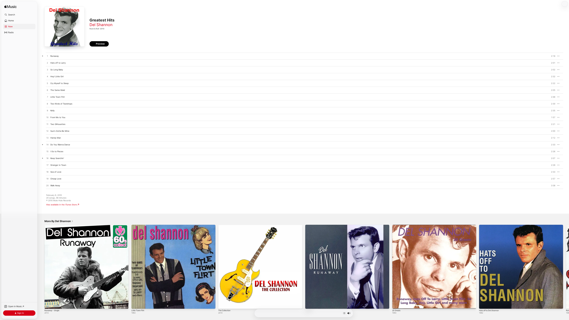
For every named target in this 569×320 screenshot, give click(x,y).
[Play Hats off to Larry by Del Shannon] (47, 63)
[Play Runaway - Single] (48, 305)
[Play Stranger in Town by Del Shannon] (47, 165)
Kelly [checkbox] (52, 110)
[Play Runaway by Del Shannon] (47, 56)
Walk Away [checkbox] (55, 185)
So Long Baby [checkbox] (56, 69)
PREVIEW (552, 56)
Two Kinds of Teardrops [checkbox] (61, 104)
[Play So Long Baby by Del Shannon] (47, 69)
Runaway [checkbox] (54, 56)
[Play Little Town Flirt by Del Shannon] (47, 97)
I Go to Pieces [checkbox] (56, 151)
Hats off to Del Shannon (490, 226)
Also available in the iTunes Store (61, 204)
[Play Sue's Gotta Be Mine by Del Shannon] (47, 131)
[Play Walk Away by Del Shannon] (47, 185)
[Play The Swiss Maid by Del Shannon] (47, 90)
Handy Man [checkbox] (55, 138)
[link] (58, 221)
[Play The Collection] (222, 305)
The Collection (225, 226)
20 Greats (396, 226)
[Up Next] (344, 313)
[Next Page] (566, 267)
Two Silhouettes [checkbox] (57, 124)
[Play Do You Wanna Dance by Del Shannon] (47, 144)
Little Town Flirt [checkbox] (57, 97)
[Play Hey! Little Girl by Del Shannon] (47, 76)
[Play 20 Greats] (396, 305)
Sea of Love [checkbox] (55, 172)
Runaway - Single (52, 226)
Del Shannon (100, 24)
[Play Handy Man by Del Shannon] (47, 138)
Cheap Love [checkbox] (55, 178)
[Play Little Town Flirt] (135, 305)
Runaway (309, 226)
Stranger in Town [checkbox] (58, 165)
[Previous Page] (41, 267)
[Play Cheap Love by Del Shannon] (47, 178)
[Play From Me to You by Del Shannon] (47, 117)
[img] (10, 6)
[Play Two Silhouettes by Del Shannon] (47, 124)
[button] (19, 14)
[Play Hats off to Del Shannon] (483, 305)
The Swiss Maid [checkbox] (57, 90)
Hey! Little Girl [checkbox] (57, 76)
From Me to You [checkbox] (57, 117)
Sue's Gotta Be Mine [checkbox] (59, 131)
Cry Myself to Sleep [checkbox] (59, 83)
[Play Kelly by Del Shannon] (47, 110)
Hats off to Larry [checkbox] (58, 63)
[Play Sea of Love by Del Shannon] (47, 172)
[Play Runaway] (309, 305)
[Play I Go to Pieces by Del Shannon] (47, 151)
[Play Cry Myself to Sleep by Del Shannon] (47, 83)
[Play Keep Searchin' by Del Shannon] (47, 158)
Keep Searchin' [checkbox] (57, 158)
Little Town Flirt (138, 226)
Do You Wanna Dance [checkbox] (60, 144)
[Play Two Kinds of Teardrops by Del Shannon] (47, 104)
